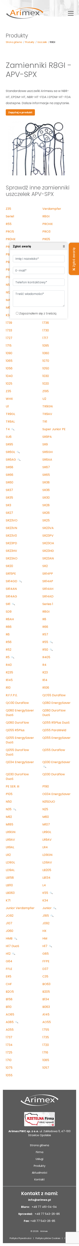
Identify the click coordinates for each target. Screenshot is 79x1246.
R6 (8, 634)
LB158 (10, 877)
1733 (9, 330)
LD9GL (10, 862)
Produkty (39, 1166)
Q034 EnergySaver (20, 762)
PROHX (47, 224)
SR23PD (11, 543)
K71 (8, 900)
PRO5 (10, 231)
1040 (9, 376)
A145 (45, 1014)
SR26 (46, 513)
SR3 (8, 505)
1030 (45, 376)
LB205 (46, 870)
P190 (9, 277)
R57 (45, 634)
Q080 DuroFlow (17, 722)
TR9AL (10, 421)
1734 (9, 1045)
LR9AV (10, 839)
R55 (9, 224)
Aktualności (39, 1173)
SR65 (46, 475)
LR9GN (10, 832)
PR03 (9, 247)
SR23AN (48, 558)
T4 (8, 429)
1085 (45, 1060)
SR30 (46, 497)
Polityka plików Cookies (47, 1238)
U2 (44, 399)
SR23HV (11, 551)
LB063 (10, 893)
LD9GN (47, 855)
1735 (45, 1037)
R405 (46, 657)
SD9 (9, 611)
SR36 (46, 490)
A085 (10, 1022)
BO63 (46, 984)
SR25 (46, 520)
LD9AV (47, 862)
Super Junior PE (54, 429)
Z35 (8, 209)
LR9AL (10, 847)
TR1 (44, 421)
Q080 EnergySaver (56, 703)
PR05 (46, 239)
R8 (44, 619)
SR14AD (47, 596)
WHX (9, 399)
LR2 (8, 855)
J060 (9, 931)
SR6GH (47, 452)
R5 (8, 657)
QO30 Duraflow (17, 703)
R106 (45, 687)
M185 (9, 824)
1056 (9, 368)
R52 (8, 649)
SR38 (46, 482)
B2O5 (10, 991)
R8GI (45, 216)
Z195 (45, 391)
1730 (45, 330)
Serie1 (10, 216)
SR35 (9, 497)
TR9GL (10, 414)
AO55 (46, 1022)
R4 (44, 665)
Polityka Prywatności (20, 1238)
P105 (9, 794)
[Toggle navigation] (70, 13)
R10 (8, 687)
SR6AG (11, 459)
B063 (46, 1007)
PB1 (8, 269)
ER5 (8, 976)
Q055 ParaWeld (54, 730)
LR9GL (46, 832)
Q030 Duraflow (53, 774)
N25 (45, 809)
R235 (9, 672)
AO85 (10, 1014)
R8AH (10, 619)
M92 (9, 817)
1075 (9, 1067)
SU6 (9, 437)
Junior (47, 908)
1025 (9, 383)
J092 (45, 923)
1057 (45, 1067)
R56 (9, 642)
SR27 (9, 513)
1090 (9, 353)
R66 (45, 627)
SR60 (9, 482)
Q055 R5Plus (15, 730)
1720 (45, 1045)
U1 (7, 406)
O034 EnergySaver (56, 794)
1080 (45, 353)
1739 (9, 323)
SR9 (45, 444)
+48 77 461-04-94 (44, 1207)
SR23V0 (11, 535)
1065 (9, 361)
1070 (45, 361)
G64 (9, 961)
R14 (44, 680)
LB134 (46, 877)
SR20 (9, 566)
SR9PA (47, 437)
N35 (9, 809)
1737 (9, 1037)
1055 (9, 1075)
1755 (45, 1029)
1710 (9, 1060)
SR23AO (11, 558)
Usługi (39, 1159)
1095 (45, 345)
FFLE (9, 969)
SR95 (9, 444)
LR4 (45, 847)
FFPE (45, 961)
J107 (9, 923)
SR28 (46, 505)
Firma (39, 1152)
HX (44, 931)
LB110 (9, 885)
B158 (9, 999)
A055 (10, 1029)
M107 (46, 824)
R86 (9, 627)
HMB (9, 938)
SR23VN (11, 528)
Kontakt (39, 1179)
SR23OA (48, 543)
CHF (9, 984)
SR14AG (11, 596)
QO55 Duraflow (54, 695)
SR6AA (47, 459)
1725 (9, 1052)
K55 (45, 893)
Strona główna (39, 1145)
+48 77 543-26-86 (47, 1214)
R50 (45, 649)
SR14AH (47, 589)
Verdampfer (51, 209)
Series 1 (47, 604)
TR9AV (47, 414)
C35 (45, 976)
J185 (46, 915)
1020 (45, 383)
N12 (8, 292)
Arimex (44, 1231)
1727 (9, 338)
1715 (9, 345)
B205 (46, 991)
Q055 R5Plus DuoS (56, 722)
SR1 (8, 604)
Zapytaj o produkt (20, 112)
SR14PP (47, 573)
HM (44, 938)
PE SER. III (12, 786)
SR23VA (48, 528)
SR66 (9, 475)
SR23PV (47, 535)
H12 (8, 953)
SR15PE (11, 573)
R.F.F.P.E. (12, 695)
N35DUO (48, 801)
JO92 (9, 915)
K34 (9, 315)
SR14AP (47, 581)
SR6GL (11, 452)
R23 (45, 672)
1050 (45, 368)
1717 (45, 338)
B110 (9, 1007)
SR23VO (11, 520)
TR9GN (47, 406)
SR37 (9, 490)
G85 (45, 953)
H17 (45, 946)
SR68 (9, 467)
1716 (45, 1052)
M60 (9, 307)
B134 (45, 999)
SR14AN (11, 589)
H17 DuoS (12, 946)
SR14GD (12, 581)
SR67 (46, 467)
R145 (9, 680)
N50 (9, 285)
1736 (45, 323)
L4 (44, 885)
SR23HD (48, 551)
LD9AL (10, 870)
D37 (45, 969)
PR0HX (11, 239)
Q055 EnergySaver (56, 738)
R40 (9, 665)
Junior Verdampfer (20, 908)
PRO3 (46, 231)
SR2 (45, 566)
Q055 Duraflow (53, 750)
